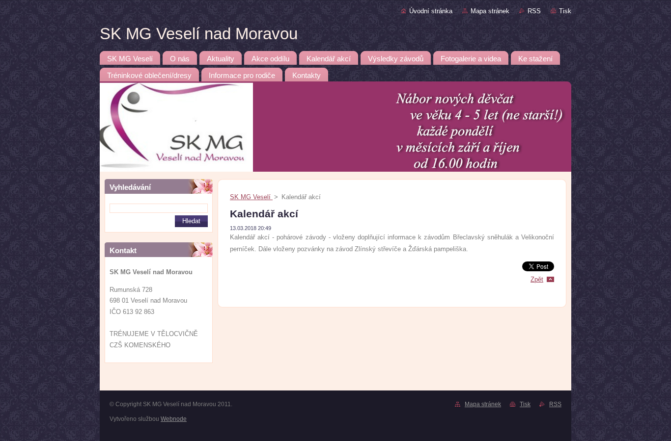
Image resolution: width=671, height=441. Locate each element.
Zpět (537, 279)
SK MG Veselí (251, 197)
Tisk (565, 11)
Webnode (174, 418)
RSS (534, 11)
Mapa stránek (490, 11)
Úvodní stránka (430, 11)
